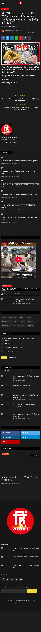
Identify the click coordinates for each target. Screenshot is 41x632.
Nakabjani (30, 322)
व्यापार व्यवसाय (5, 9)
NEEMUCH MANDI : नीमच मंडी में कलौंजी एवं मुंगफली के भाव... (20, 184)
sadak (14, 318)
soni (9, 318)
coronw (29, 318)
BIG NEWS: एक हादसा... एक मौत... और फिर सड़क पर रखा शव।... (26, 415)
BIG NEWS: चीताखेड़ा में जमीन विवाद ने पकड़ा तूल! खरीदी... (26, 377)
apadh (13, 326)
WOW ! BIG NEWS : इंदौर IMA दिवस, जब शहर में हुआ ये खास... (26, 549)
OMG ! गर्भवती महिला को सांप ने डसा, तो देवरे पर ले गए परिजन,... (26, 567)
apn (19, 326)
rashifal (16, 322)
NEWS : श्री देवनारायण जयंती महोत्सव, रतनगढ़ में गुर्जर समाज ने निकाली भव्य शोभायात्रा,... (20, 109)
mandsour (30, 326)
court (23, 326)
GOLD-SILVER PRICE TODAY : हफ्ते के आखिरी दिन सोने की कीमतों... (19, 219)
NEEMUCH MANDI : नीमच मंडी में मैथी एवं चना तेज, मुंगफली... (20, 161)
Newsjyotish (5, 326)
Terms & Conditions (17, 604)
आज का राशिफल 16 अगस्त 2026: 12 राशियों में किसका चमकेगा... (25, 406)
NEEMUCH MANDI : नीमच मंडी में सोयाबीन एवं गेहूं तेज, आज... (20, 195)
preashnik (21, 318)
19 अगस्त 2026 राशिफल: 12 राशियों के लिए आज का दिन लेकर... (19, 478)
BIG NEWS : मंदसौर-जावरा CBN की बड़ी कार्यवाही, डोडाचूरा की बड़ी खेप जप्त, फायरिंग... (20, 100)
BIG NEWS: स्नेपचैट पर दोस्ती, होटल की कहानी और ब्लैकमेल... (26, 387)
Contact (26, 604)
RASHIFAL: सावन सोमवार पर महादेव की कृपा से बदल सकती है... (25, 396)
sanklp (4, 318)
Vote (4, 357)
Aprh (10, 322)
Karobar (4, 322)
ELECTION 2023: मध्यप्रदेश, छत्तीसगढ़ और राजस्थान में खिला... (24, 300)
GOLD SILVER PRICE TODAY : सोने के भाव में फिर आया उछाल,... (18, 206)
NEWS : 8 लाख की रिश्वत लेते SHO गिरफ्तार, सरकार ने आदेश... (26, 558)
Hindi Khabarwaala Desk (11, 31)
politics (23, 322)
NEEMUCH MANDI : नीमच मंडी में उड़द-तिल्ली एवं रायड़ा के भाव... (19, 172)
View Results (12, 357)
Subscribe (32, 591)
